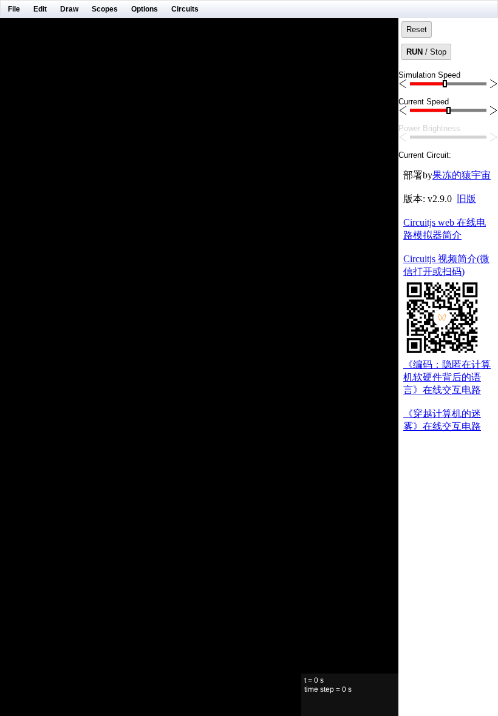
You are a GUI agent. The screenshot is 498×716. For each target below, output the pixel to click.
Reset (416, 29)
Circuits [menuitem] (185, 9)
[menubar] (249, 9)
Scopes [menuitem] (105, 9)
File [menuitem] (14, 9)
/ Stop (426, 51)
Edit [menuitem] (40, 9)
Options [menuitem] (144, 9)
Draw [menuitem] (69, 9)
